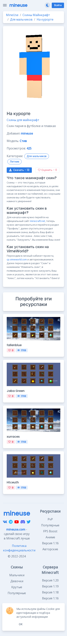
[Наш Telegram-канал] (11, 522)
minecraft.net (37, 221)
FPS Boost (50, 531)
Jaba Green (16, 391)
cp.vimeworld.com (17, 259)
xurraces (13, 436)
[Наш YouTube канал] (16, 522)
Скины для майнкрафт (23, 120)
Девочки (16, 581)
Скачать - (21, 170)
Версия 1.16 (50, 543)
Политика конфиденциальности (19, 548)
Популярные (50, 525)
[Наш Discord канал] (22, 522)
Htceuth (13, 482)
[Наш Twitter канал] (29, 522)
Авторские (50, 549)
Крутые (16, 587)
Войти (58, 5)
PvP (50, 519)
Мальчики (16, 575)
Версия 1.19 (50, 586)
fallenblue (14, 345)
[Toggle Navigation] (5, 5)
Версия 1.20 (50, 580)
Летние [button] (14, 161)
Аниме (50, 537)
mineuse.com (15, 529)
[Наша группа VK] (5, 522)
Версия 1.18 (50, 592)
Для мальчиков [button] (37, 156)
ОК (21, 624)
